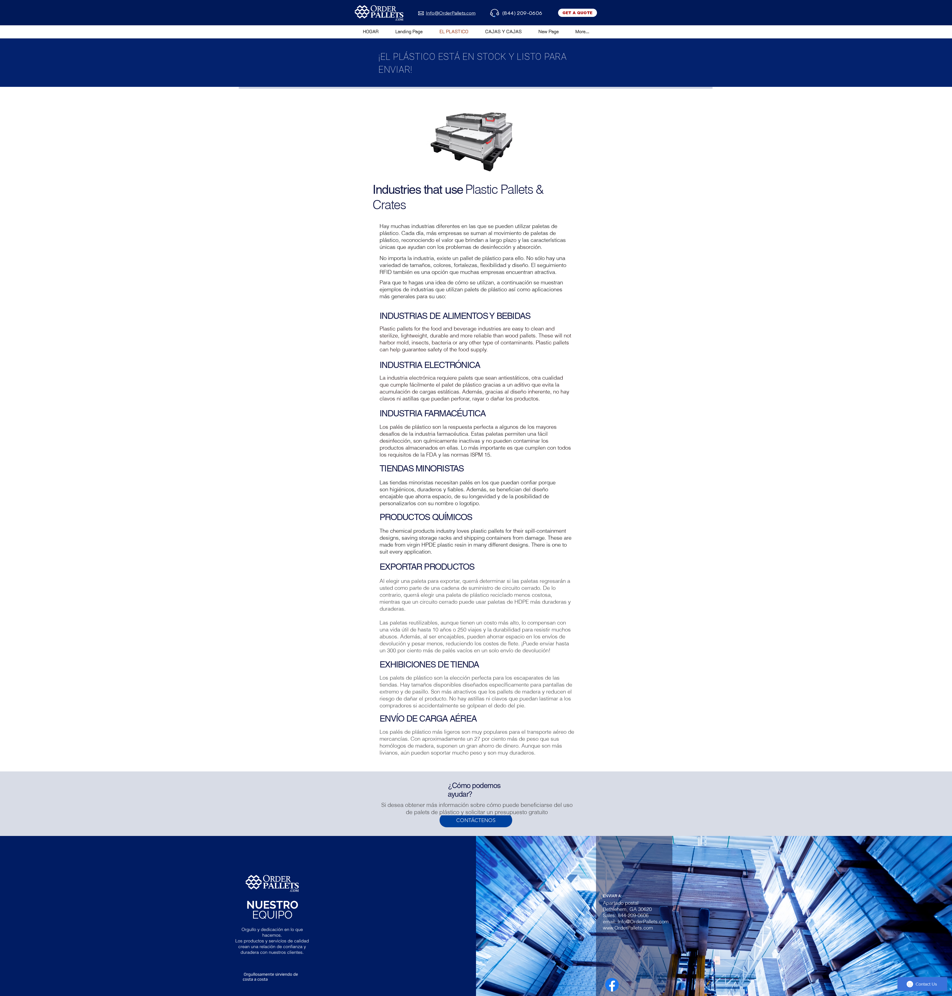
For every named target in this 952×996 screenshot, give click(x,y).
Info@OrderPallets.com (643, 921)
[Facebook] (612, 985)
